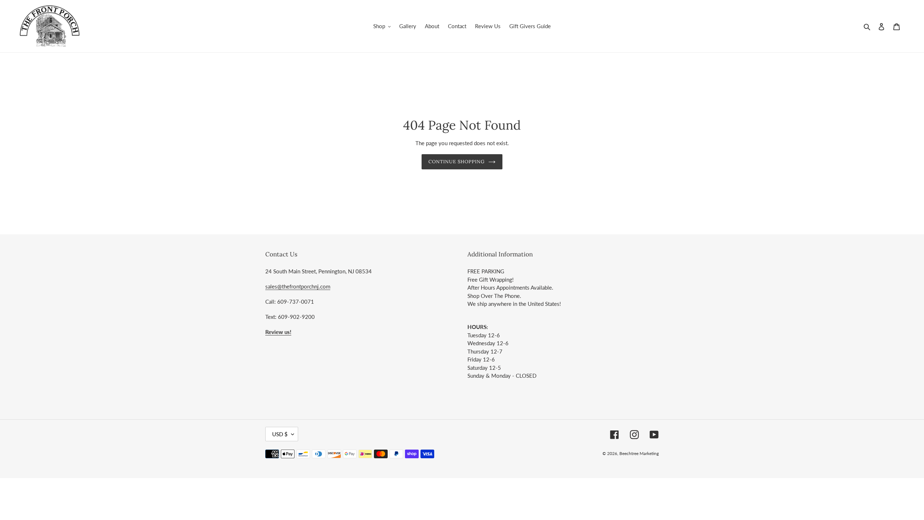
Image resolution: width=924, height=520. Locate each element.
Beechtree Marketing (639, 453)
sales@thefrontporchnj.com (297, 286)
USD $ (280, 434)
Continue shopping (456, 162)
